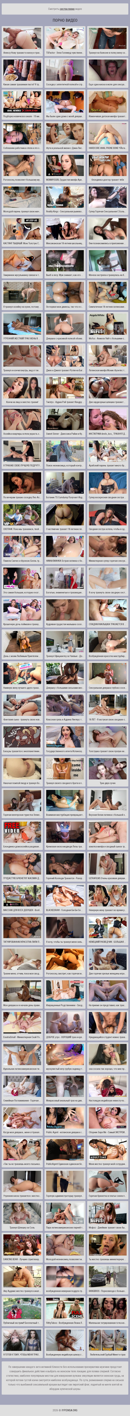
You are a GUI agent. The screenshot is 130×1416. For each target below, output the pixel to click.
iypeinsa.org (69, 1410)
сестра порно (67, 9)
